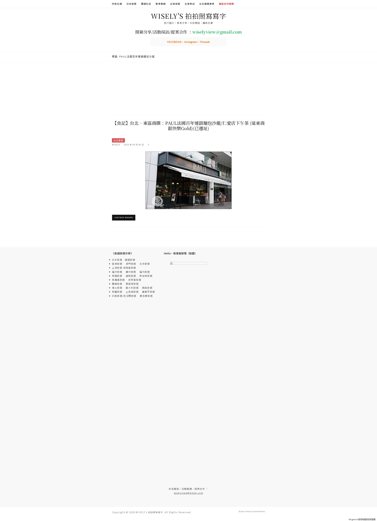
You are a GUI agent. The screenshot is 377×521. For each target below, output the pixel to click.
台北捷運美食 (206, 3)
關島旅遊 (118, 283)
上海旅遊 (117, 267)
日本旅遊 (132, 3)
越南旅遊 (132, 276)
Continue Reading (123, 217)
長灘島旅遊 (118, 280)
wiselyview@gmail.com (188, 493)
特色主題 (117, 3)
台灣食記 (190, 3)
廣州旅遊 (131, 272)
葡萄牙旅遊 (148, 291)
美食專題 (161, 3)
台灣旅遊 (175, 3)
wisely (116, 144)
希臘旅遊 (118, 291)
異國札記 (146, 3)
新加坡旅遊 (145, 276)
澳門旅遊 (131, 263)
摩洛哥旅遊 (146, 296)
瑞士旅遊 (118, 287)
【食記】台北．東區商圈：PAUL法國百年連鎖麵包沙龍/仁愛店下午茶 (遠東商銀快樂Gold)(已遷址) (188, 125)
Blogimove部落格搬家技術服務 (362, 519)
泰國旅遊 (118, 276)
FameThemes (259, 511)
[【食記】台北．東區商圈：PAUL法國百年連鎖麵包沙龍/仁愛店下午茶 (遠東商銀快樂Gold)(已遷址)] (188, 180)
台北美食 (118, 140)
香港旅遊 (117, 263)
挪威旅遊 (147, 287)
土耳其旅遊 (133, 291)
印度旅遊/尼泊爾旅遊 (125, 296)
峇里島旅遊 (134, 280)
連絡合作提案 (226, 3)
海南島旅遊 (129, 267)
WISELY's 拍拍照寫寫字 (188, 16)
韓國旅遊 (130, 259)
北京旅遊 (144, 263)
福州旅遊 (118, 272)
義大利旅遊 (132, 287)
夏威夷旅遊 (132, 283)
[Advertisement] (188, 87)
